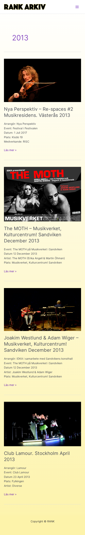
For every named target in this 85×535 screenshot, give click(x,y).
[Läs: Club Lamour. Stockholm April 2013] (42, 423)
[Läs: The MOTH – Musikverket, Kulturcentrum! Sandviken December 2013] (42, 194)
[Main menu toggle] (77, 7)
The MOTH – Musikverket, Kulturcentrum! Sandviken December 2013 (32, 235)
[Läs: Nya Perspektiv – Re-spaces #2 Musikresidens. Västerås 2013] (42, 80)
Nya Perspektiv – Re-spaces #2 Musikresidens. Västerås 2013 (38, 112)
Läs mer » (10, 150)
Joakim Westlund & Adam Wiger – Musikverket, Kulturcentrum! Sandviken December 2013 (41, 344)
